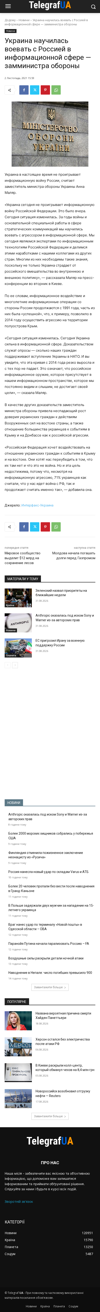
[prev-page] (7, 665)
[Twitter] (34, 90)
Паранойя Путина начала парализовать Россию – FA (48, 943)
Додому (10, 20)
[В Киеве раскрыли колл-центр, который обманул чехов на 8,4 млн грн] (18, 1072)
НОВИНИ (13, 803)
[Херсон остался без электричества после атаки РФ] (18, 1046)
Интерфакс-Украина (37, 505)
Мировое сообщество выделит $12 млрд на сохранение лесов (22, 558)
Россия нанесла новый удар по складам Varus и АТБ (48, 872)
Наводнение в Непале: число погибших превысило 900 (50, 973)
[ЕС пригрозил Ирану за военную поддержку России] (18, 648)
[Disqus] (50, 734)
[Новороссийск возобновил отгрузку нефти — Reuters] (18, 1098)
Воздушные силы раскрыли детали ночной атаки (45, 958)
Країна (10, 605)
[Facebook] (24, 90)
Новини (24, 20)
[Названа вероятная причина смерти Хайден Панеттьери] (18, 1020)
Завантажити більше (48, 987)
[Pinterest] (45, 90)
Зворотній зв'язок (19, 1201)
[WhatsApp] (56, 90)
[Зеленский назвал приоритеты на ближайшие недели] (18, 598)
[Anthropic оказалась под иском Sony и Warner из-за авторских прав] (18, 622)
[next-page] (15, 665)
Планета (11, 655)
